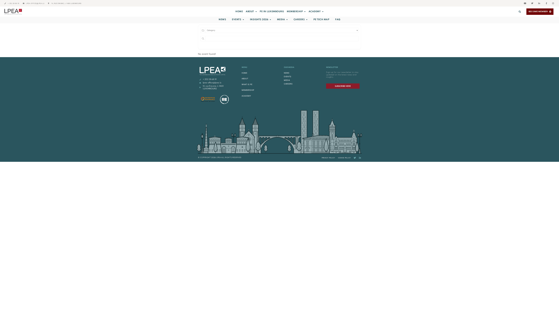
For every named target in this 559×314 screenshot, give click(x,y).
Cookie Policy (344, 158)
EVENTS (287, 76)
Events (236, 19)
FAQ (337, 19)
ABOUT (250, 11)
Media (281, 19)
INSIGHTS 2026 (259, 19)
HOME (244, 73)
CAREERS (288, 84)
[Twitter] (355, 158)
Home (239, 11)
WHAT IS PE (247, 84)
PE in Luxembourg (272, 11)
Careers (299, 19)
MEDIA (287, 80)
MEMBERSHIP (295, 11)
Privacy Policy (328, 158)
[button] (520, 11)
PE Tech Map (321, 19)
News (222, 19)
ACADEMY (315, 11)
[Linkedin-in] (360, 158)
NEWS (286, 73)
